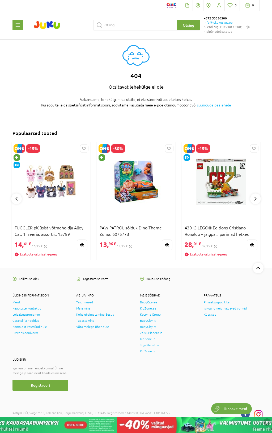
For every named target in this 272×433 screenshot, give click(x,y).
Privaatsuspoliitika (217, 302)
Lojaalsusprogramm (26, 314)
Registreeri (40, 385)
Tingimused (84, 302)
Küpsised (210, 314)
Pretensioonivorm (25, 333)
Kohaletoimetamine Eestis (95, 314)
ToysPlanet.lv (149, 345)
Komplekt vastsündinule (29, 327)
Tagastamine (85, 321)
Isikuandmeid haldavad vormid (225, 308)
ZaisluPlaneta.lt (151, 333)
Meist (16, 302)
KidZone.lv (147, 351)
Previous (16, 198)
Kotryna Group (150, 314)
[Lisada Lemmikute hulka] (84, 148)
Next (255, 198)
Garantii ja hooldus (25, 321)
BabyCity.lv (148, 327)
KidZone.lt (147, 339)
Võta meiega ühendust (92, 327)
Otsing (188, 25)
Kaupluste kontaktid (26, 308)
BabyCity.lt (148, 321)
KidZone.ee (148, 308)
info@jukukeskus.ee (218, 22)
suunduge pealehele (214, 105)
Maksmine (83, 308)
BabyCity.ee (148, 302)
